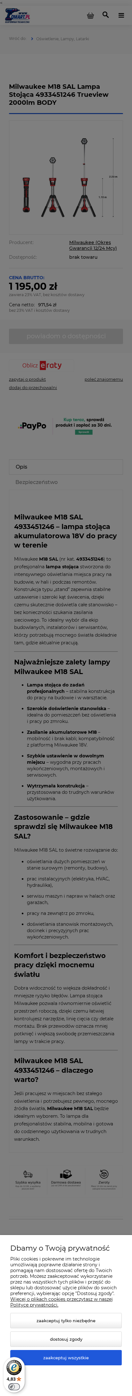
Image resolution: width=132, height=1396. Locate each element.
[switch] (14, 1386)
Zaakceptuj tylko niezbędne (66, 1320)
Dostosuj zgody (66, 1339)
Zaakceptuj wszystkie (66, 1357)
